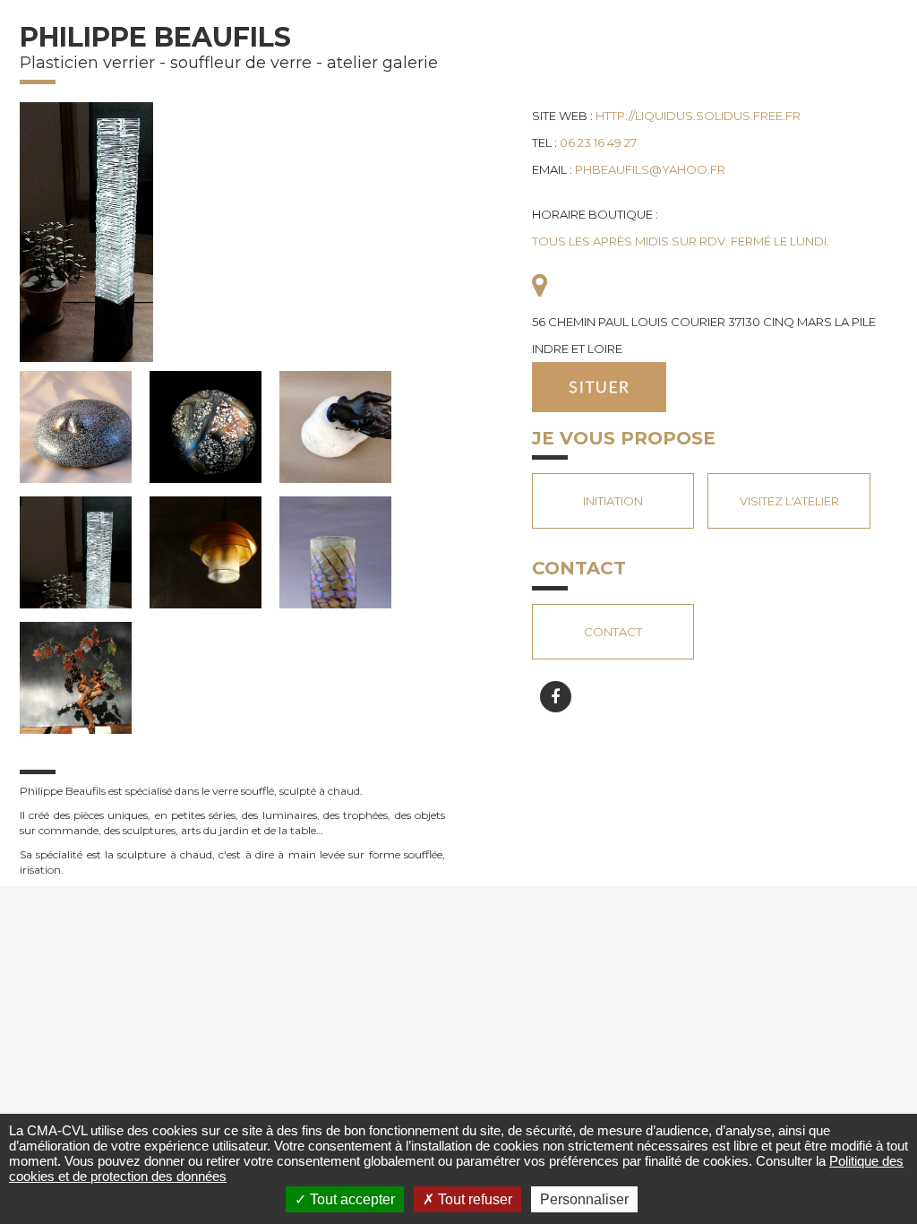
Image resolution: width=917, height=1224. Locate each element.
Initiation (613, 501)
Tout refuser (473, 1199)
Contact (613, 632)
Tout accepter (350, 1199)
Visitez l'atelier (789, 501)
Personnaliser (584, 1199)
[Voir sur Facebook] (555, 696)
